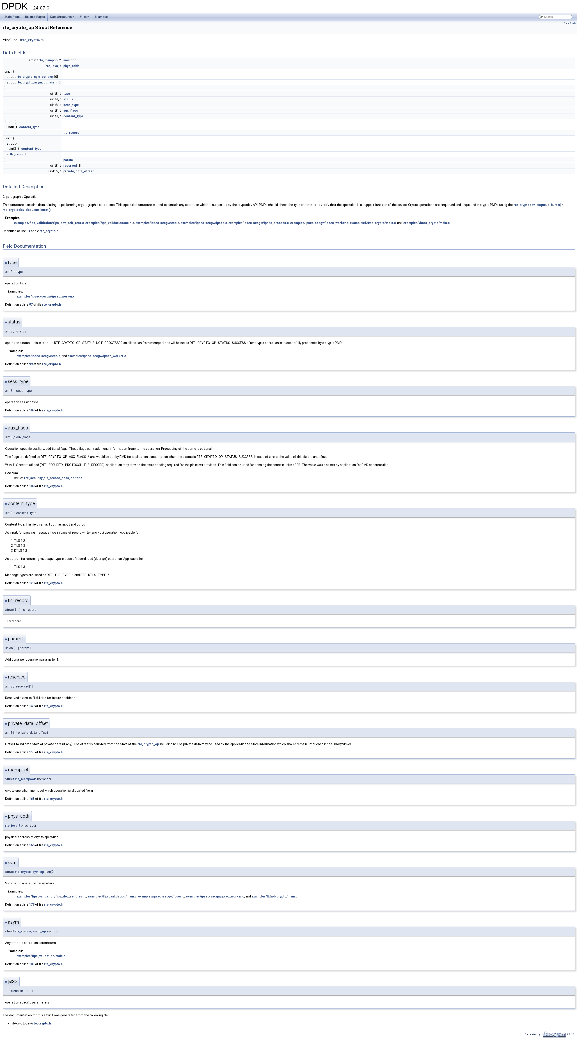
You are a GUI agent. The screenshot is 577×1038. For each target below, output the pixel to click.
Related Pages (35, 16)
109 (31, 486)
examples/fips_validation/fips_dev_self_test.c (49, 223)
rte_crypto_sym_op (31, 76)
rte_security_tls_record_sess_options (53, 478)
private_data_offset (78, 171)
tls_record (71, 132)
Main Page (12, 16)
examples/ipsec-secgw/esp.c (157, 223)
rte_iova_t (53, 66)
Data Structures (62, 18)
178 (31, 904)
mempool (70, 60)
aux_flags (70, 110)
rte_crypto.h (31, 40)
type (66, 93)
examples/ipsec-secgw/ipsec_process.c (258, 223)
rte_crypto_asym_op (31, 82)
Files (85, 18)
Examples (101, 16)
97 (31, 304)
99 (31, 364)
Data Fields (570, 23)
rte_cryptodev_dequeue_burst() (27, 210)
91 (28, 231)
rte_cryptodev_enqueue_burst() (537, 205)
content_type (73, 116)
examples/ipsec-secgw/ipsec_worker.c (319, 223)
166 (31, 845)
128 (31, 583)
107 (31, 410)
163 (31, 798)
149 (31, 706)
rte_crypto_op (148, 744)
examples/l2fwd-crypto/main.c (373, 223)
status (68, 99)
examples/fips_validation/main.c (109, 223)
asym (53, 82)
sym (51, 76)
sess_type (71, 105)
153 (31, 752)
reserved (70, 165)
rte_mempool (49, 60)
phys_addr (71, 66)
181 (31, 964)
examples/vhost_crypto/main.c (426, 223)
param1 (69, 160)
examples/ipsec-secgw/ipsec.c (204, 223)
